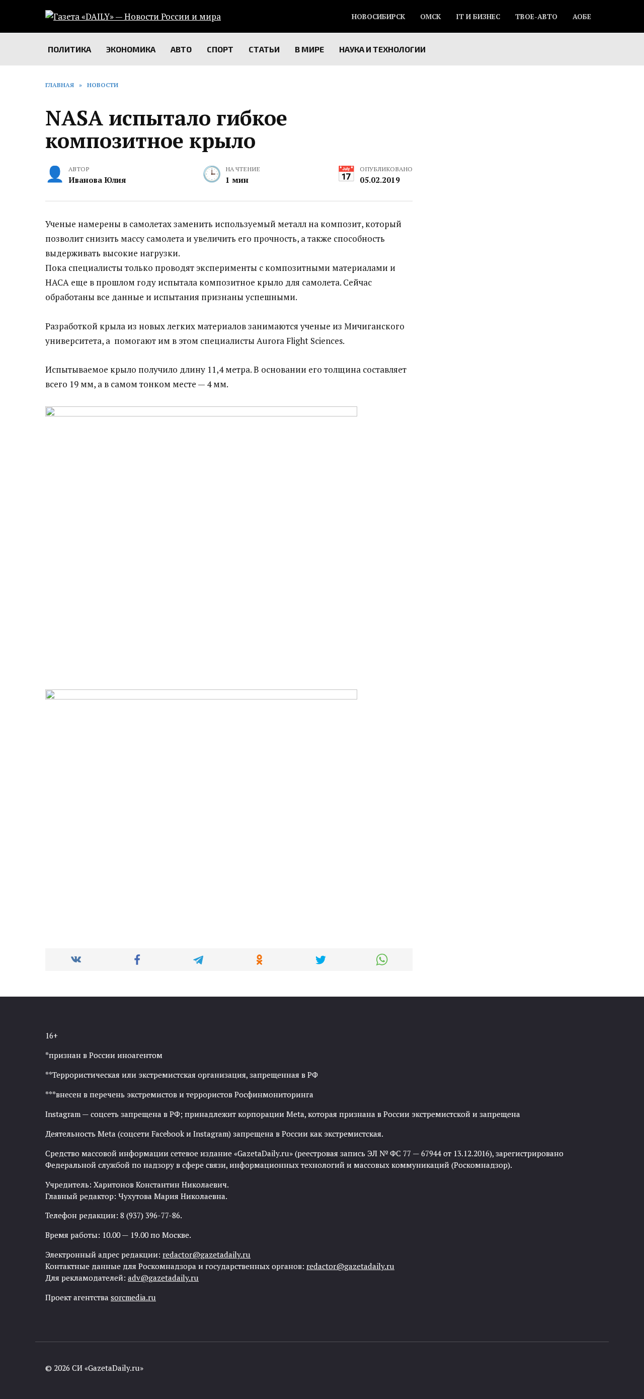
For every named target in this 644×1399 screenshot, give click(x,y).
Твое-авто (536, 16)
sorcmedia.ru (133, 1297)
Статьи (264, 49)
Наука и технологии (382, 49)
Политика (69, 49)
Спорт (220, 49)
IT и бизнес (478, 16)
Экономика (130, 49)
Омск (430, 16)
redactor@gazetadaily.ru (207, 1254)
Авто (181, 49)
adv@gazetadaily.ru (163, 1278)
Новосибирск (378, 16)
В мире (309, 49)
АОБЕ (582, 16)
